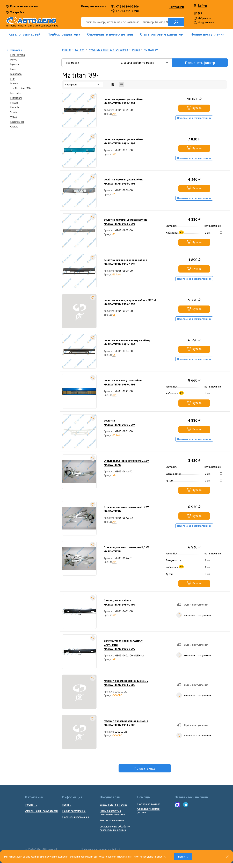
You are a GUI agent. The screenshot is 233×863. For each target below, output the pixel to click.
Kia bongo (16, 74)
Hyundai (14, 64)
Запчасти (16, 50)
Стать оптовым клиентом (162, 34)
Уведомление (206, 22)
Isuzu (13, 69)
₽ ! (181, 232)
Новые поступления (207, 34)
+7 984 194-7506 (127, 6)
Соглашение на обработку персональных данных (115, 828)
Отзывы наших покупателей (41, 810)
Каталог (80, 49)
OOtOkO (117, 695)
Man (12, 78)
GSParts (117, 274)
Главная (66, 49)
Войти (202, 6)
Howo (13, 59)
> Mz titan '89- (22, 88)
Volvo (13, 117)
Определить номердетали (148, 810)
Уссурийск (17, 12)
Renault (14, 107)
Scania (13, 112)
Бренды (66, 804)
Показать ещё (144, 768)
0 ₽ (200, 13)
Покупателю (176, 6)
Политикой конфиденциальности (145, 856)
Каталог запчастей (24, 34)
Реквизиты (31, 804)
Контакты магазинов (23, 6)
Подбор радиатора (63, 34)
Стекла (14, 126)
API (114, 113)
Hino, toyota (17, 54)
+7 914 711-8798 (127, 11)
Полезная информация (75, 817)
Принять (183, 856)
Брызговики (17, 121)
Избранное (204, 18)
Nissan (14, 102)
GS (113, 194)
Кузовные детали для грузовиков (108, 49)
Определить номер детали (110, 34)
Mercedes (15, 93)
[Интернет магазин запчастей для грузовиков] (41, 20)
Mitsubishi (16, 97)
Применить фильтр (200, 62)
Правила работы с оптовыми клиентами (112, 812)
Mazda (14, 83)
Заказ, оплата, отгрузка (113, 804)
